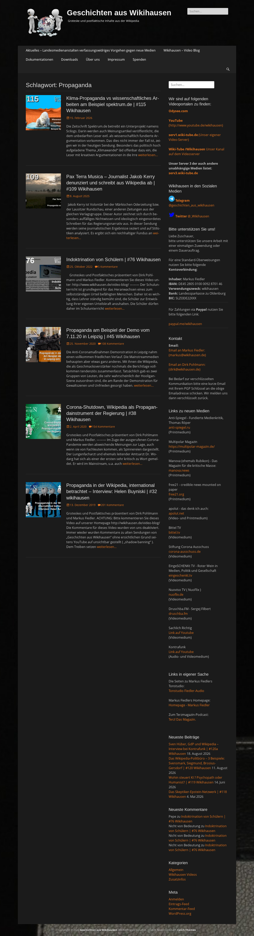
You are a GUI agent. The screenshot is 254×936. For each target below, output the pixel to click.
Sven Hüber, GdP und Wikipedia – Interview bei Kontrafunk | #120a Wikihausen (193, 749)
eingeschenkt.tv (180, 575)
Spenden (139, 59)
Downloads (69, 59)
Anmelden (176, 899)
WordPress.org (180, 913)
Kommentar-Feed (182, 909)
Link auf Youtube (181, 632)
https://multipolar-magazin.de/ (192, 446)
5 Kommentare (108, 267)
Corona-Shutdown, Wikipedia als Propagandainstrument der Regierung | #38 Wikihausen (112, 413)
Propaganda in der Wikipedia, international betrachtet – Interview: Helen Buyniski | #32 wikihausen (111, 491)
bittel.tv (174, 532)
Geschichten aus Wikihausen (119, 13)
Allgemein (176, 870)
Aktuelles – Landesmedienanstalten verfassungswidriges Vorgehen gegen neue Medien (91, 50)
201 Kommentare (112, 505)
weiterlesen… (148, 155)
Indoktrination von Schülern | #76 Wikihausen (113, 259)
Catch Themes (186, 930)
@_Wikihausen (192, 216)
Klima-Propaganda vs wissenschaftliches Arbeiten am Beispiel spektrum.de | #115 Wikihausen (112, 104)
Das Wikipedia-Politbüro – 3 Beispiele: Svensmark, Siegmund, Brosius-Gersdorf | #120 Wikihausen (197, 763)
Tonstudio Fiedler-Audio (186, 691)
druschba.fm (178, 613)
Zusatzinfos (177, 879)
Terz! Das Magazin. (182, 719)
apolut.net (176, 513)
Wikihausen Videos (183, 874)
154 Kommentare (103, 426)
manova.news (179, 470)
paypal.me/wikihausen (185, 324)
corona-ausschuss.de (185, 551)
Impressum (116, 59)
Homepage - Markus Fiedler (189, 705)
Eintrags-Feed (179, 904)
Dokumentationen (39, 59)
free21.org (176, 494)
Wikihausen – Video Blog (182, 50)
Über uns (93, 59)
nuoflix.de (176, 594)
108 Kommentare (112, 343)
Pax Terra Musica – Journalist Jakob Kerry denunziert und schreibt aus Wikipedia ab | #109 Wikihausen (110, 183)
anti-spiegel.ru (179, 427)
